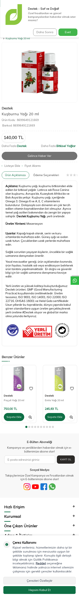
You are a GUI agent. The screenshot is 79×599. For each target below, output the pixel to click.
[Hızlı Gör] (30, 417)
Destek (7, 108)
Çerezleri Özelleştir (39, 581)
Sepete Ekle (14, 416)
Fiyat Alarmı (33, 166)
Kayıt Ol (65, 459)
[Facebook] (43, 486)
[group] (39, 72)
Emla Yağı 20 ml (54, 400)
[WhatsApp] (52, 486)
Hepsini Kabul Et (40, 590)
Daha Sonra (44, 32)
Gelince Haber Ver (39, 156)
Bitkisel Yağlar (66, 146)
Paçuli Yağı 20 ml (14, 400)
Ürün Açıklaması (15, 175)
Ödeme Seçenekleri (46, 175)
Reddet (41, 563)
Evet (68, 32)
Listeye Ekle (12, 166)
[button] (26, 427)
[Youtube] (35, 486)
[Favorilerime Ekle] (31, 388)
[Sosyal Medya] (27, 486)
